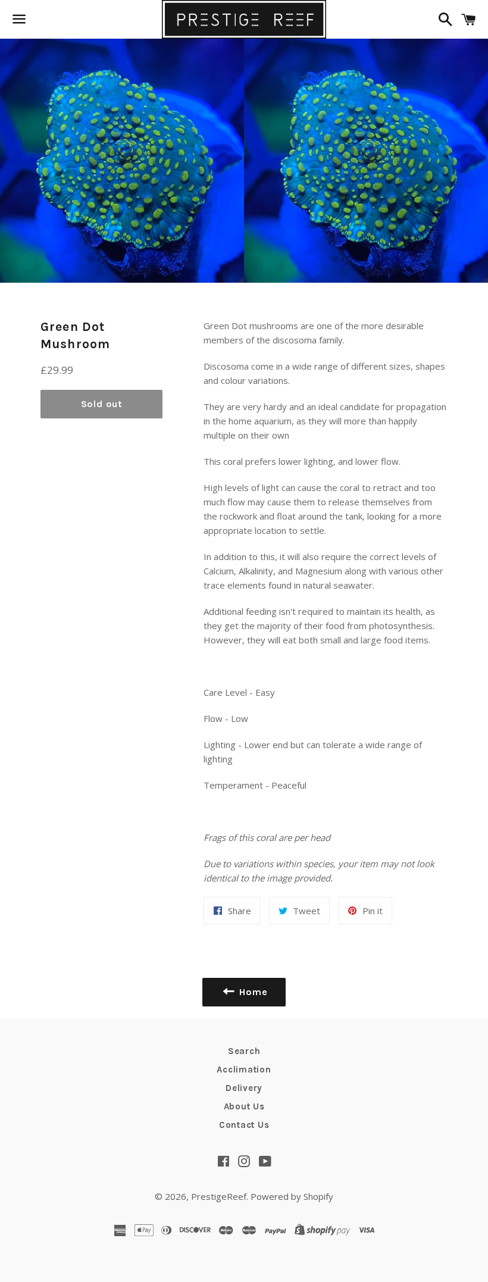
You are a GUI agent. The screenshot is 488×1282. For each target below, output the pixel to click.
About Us (244, 1106)
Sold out (102, 403)
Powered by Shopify (292, 1196)
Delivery (244, 1088)
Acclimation (244, 1069)
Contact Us (244, 1125)
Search (244, 1051)
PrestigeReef (218, 1196)
